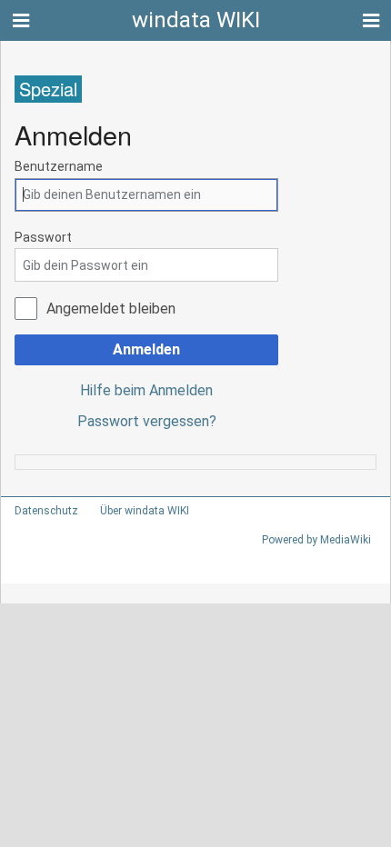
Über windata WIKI (144, 510)
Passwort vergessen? (146, 421)
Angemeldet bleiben (110, 308)
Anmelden (146, 349)
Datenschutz (46, 510)
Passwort (43, 237)
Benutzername (59, 166)
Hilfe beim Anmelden (146, 390)
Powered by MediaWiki (316, 539)
